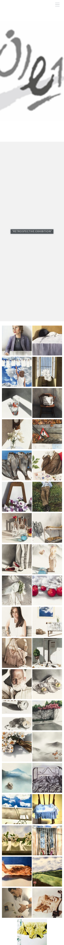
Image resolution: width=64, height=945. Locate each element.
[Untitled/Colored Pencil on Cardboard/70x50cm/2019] (17, 479)
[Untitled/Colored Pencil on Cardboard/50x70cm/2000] (47, 917)
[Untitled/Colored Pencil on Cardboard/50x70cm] (17, 917)
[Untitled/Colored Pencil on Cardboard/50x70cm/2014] (47, 667)
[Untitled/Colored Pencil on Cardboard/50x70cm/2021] (17, 823)
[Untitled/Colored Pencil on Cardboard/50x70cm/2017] (47, 479)
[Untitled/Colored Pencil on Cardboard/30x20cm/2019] (17, 885)
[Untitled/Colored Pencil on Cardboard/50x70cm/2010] (17, 698)
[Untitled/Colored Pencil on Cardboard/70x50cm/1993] (47, 792)
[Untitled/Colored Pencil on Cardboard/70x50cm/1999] (17, 573)
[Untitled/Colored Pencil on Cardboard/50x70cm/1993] (17, 792)
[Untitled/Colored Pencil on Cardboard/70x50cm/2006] (17, 854)
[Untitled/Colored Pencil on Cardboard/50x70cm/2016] (47, 542)
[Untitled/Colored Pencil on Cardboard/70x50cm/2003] (47, 698)
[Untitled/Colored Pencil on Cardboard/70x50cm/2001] (47, 885)
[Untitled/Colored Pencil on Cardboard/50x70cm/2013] (47, 854)
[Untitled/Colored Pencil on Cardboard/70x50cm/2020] (17, 760)
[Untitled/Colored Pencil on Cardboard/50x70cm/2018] (17, 354)
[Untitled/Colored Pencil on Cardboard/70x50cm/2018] (47, 354)
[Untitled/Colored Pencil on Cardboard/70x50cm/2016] (17, 604)
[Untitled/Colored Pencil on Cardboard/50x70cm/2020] (47, 448)
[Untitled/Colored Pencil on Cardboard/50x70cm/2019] (17, 386)
